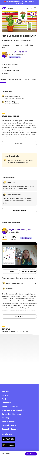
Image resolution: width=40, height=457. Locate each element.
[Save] (35, 14)
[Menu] (35, 8)
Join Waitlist (31, 454)
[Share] (31, 14)
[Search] (31, 8)
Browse (10, 8)
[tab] (3, 79)
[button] (19, 283)
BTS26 (25, 1)
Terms (17, 3)
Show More (19, 143)
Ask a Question (30, 272)
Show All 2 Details (19, 210)
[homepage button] (4, 8)
